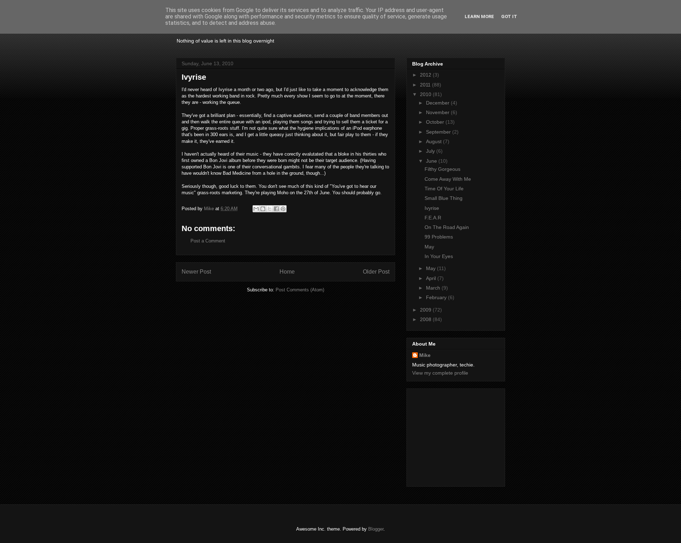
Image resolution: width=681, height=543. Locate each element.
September (439, 132)
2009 (426, 310)
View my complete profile (440, 373)
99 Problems (439, 237)
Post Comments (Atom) (300, 289)
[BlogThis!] (262, 208)
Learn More (479, 16)
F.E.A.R (433, 217)
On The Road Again (447, 227)
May (429, 247)
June (432, 161)
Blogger (375, 529)
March (434, 288)
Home (287, 272)
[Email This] (256, 208)
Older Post (376, 272)
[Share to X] (269, 208)
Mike (425, 355)
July (431, 151)
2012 (426, 75)
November (438, 112)
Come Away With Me (448, 179)
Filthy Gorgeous (442, 169)
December (438, 103)
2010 (426, 94)
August (434, 141)
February (437, 297)
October (435, 122)
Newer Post (196, 272)
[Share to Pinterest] (283, 208)
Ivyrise (432, 208)
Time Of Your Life (444, 188)
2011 (426, 85)
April (431, 278)
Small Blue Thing (444, 198)
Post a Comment (207, 240)
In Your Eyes (439, 256)
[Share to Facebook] (276, 208)
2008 (426, 319)
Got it (509, 16)
